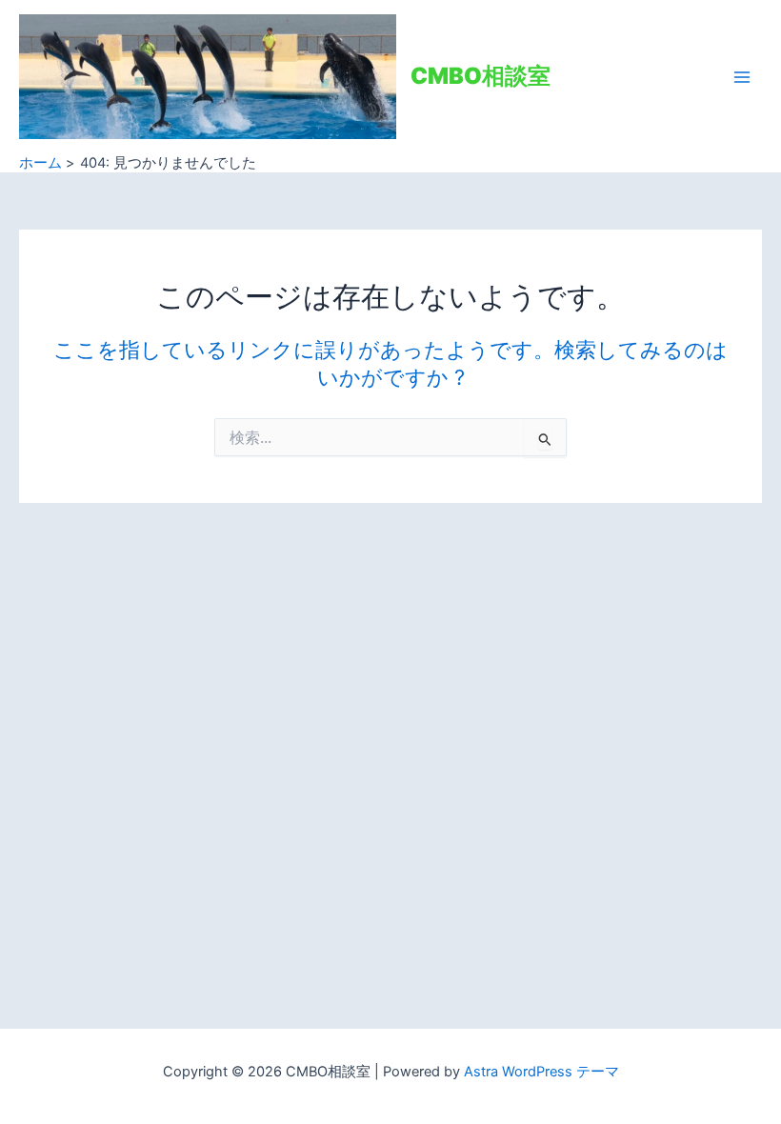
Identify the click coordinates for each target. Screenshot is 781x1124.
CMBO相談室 (481, 76)
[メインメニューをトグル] (742, 77)
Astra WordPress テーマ (541, 1071)
